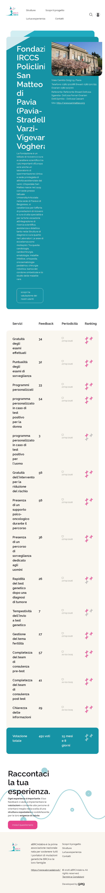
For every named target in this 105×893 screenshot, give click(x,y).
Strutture (31, 10)
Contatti (59, 18)
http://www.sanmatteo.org (70, 103)
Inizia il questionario (22, 825)
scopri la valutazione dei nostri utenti (29, 295)
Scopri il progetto (55, 10)
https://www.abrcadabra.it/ (46, 870)
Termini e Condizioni (73, 876)
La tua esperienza (35, 18)
